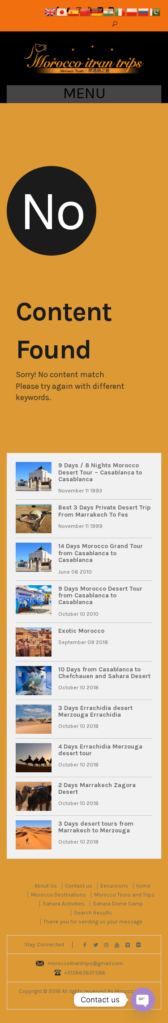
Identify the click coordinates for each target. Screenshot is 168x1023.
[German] (97, 11)
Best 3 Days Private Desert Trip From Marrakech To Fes (104, 511)
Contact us (78, 886)
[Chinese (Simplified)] (85, 11)
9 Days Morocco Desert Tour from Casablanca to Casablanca (100, 595)
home (143, 886)
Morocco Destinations (58, 895)
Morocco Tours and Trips (124, 895)
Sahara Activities (64, 904)
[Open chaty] (143, 1000)
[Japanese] (62, 11)
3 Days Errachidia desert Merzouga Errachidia (95, 711)
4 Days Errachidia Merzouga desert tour (100, 750)
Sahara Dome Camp (118, 904)
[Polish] (132, 11)
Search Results (93, 913)
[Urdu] (155, 11)
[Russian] (144, 11)
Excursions (114, 886)
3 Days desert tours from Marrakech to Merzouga (96, 827)
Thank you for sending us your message (92, 922)
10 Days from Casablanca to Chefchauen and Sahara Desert (104, 673)
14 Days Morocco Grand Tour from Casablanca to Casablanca (100, 553)
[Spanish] (74, 11)
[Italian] (120, 11)
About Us (45, 886)
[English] (50, 11)
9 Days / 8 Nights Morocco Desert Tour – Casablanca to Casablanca (100, 472)
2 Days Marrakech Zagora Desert (97, 788)
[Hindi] (109, 11)
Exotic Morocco (81, 631)
